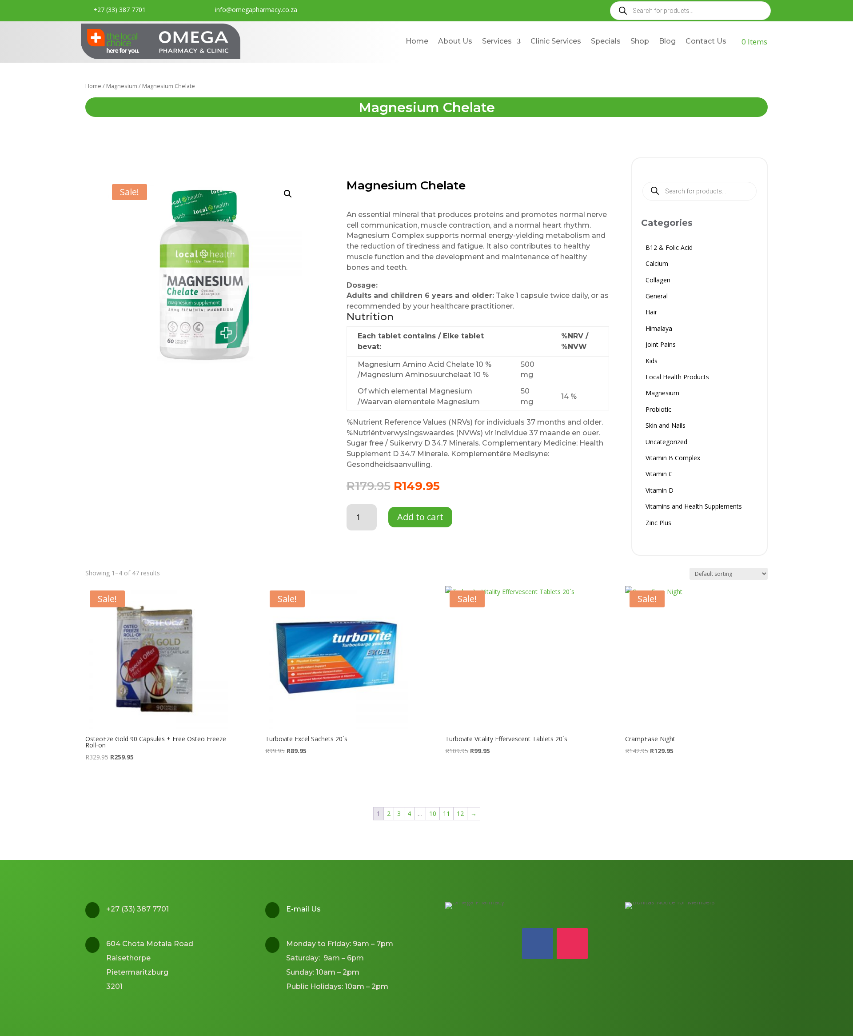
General (657, 297)
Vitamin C (659, 475)
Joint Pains (661, 346)
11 (446, 813)
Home (417, 41)
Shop (639, 41)
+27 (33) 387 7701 (119, 9)
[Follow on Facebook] (537, 943)
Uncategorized (666, 443)
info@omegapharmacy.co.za (256, 9)
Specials (606, 41)
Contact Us (706, 41)
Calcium (657, 265)
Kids (652, 362)
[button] (288, 194)
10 (432, 813)
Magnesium (121, 86)
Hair (651, 313)
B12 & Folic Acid (669, 249)
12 (460, 813)
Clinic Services (555, 41)
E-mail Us (303, 909)
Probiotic (658, 411)
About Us (455, 41)
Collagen (658, 281)
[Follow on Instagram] (572, 943)
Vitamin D (660, 491)
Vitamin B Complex (673, 459)
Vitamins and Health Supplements (694, 507)
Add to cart (420, 517)
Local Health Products (677, 378)
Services (497, 41)
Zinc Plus (658, 524)
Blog (667, 41)
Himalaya (659, 330)
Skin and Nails (666, 427)
